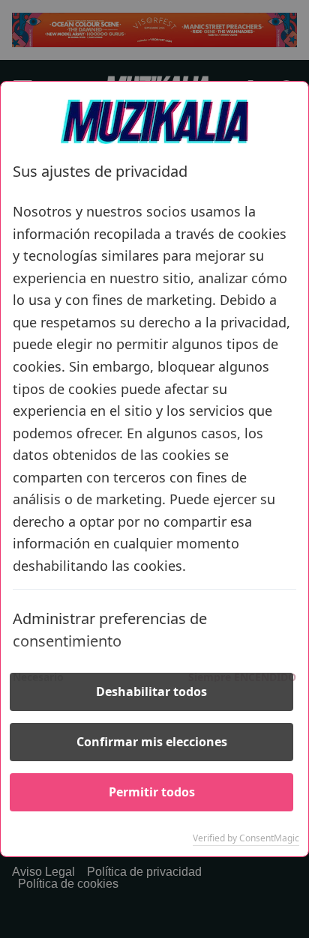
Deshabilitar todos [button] (151, 691)
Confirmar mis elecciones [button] (151, 741)
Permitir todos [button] (152, 792)
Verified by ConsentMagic (246, 838)
